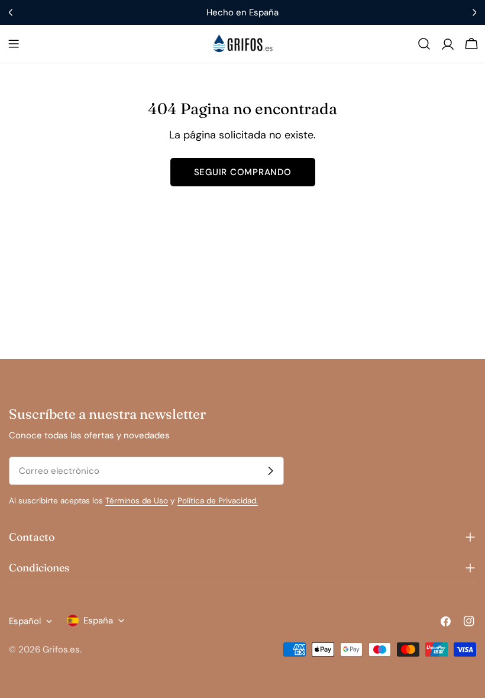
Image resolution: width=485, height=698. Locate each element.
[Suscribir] (270, 470)
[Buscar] (424, 44)
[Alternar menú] (13, 44)
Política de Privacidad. (217, 501)
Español (25, 621)
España (98, 620)
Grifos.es (61, 649)
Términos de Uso (136, 501)
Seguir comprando (243, 172)
